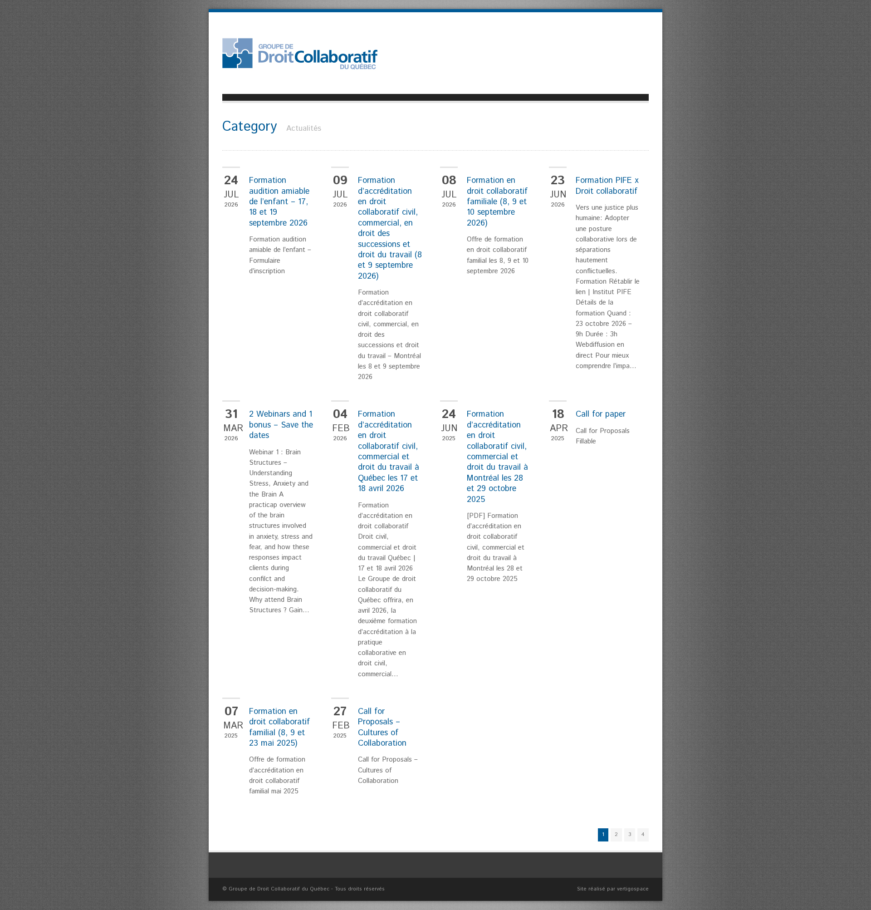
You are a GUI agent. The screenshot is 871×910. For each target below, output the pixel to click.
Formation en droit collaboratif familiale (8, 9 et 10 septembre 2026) (497, 202)
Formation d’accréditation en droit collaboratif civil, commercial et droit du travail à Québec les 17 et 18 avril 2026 (388, 451)
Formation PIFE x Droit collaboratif (607, 186)
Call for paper (601, 414)
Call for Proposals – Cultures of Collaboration (382, 727)
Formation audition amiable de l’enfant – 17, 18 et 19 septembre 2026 (279, 202)
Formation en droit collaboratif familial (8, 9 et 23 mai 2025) (279, 727)
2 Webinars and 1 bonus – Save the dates (281, 425)
